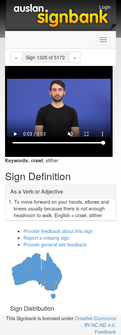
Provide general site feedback (55, 244)
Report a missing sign (47, 237)
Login (105, 6)
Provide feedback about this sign (58, 231)
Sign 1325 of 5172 (45, 57)
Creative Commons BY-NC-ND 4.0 (95, 321)
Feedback (105, 331)
